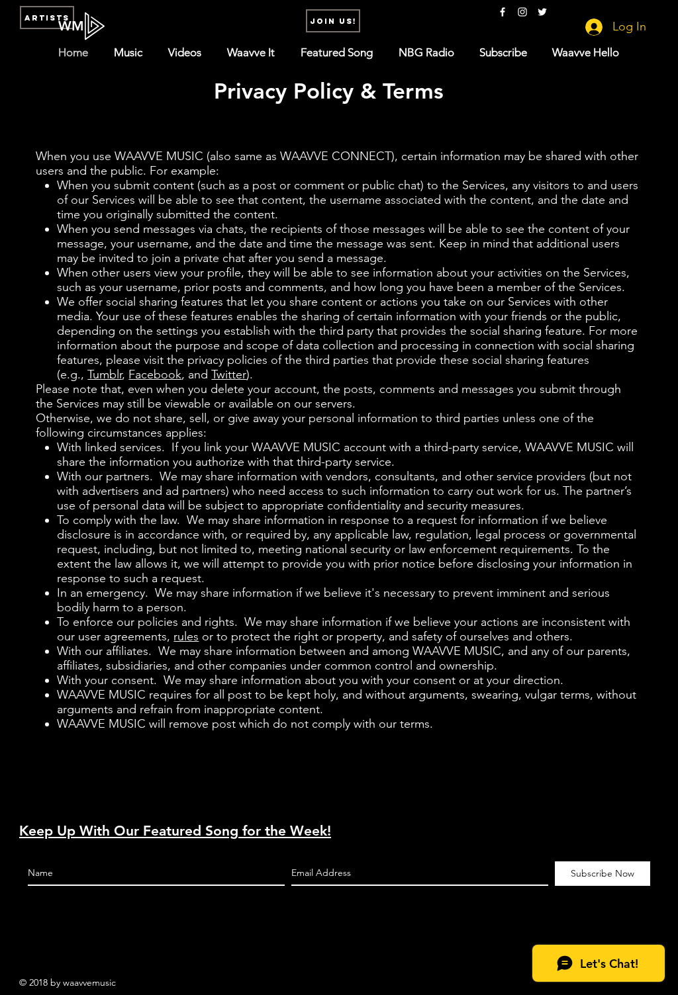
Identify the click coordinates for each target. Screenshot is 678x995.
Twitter (228, 374)
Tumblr (104, 374)
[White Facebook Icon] (502, 12)
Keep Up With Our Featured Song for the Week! (175, 830)
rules (186, 636)
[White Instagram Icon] (522, 12)
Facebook (154, 374)
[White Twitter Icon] (542, 12)
